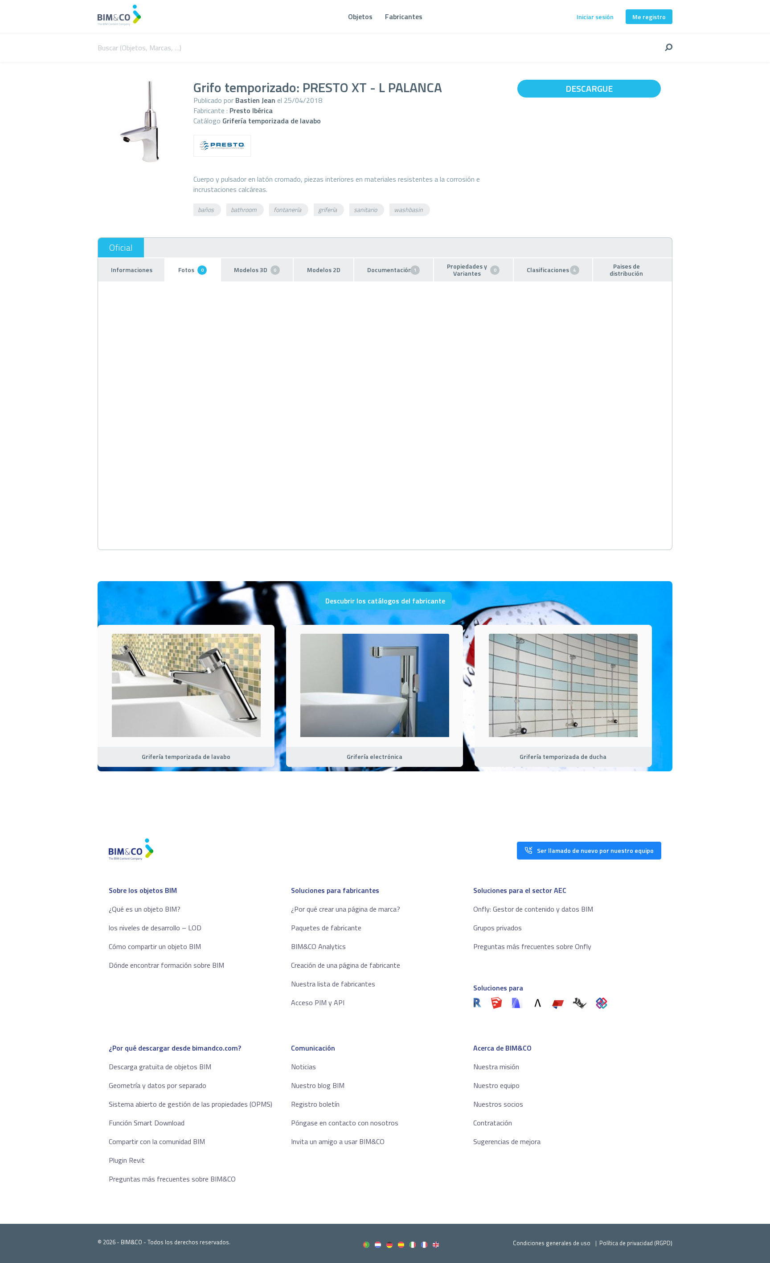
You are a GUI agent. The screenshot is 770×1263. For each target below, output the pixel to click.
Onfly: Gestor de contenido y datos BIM (533, 909)
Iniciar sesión (595, 16)
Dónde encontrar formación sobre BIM (166, 965)
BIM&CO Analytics (318, 946)
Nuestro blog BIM (317, 1085)
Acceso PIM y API (317, 1002)
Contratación (492, 1122)
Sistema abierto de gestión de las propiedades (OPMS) (190, 1104)
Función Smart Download (146, 1122)
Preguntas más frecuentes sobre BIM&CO (172, 1178)
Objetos (360, 16)
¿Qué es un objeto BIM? (144, 909)
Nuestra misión (496, 1066)
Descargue (589, 88)
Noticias (303, 1066)
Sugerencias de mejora (507, 1141)
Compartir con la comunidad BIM (157, 1141)
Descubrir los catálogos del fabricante (385, 600)
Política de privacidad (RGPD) (635, 1243)
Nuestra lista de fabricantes (333, 983)
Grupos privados (497, 927)
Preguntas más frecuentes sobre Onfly (532, 946)
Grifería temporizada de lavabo (271, 120)
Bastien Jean (255, 100)
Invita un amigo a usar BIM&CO (338, 1141)
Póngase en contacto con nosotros (344, 1122)
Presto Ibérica (251, 110)
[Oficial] (121, 247)
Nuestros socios (498, 1104)
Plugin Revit (127, 1160)
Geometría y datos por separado (157, 1085)
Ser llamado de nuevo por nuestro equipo (595, 850)
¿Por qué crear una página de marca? (345, 909)
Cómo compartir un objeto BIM (155, 946)
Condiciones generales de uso (551, 1243)
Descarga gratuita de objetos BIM (160, 1066)
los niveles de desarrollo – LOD (155, 927)
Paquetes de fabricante (326, 927)
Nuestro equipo (496, 1085)
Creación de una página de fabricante (345, 965)
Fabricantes (403, 16)
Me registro (649, 16)
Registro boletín (315, 1104)
